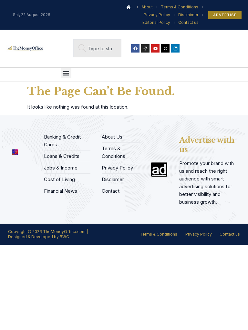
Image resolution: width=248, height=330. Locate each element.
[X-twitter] (165, 48)
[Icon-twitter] (20, 135)
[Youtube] (155, 48)
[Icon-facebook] (10, 135)
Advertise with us (206, 144)
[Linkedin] (175, 48)
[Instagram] (145, 48)
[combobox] (97, 48)
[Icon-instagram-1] (30, 135)
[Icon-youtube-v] (10, 139)
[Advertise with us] (159, 169)
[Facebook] (135, 48)
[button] (66, 73)
